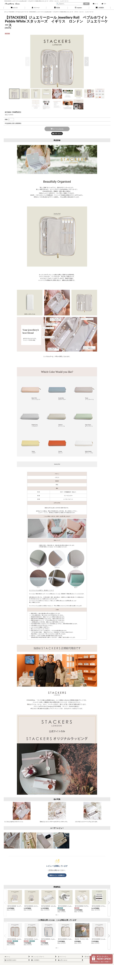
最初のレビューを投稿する (57, 875)
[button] (57, 8)
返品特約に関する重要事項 (13, 123)
